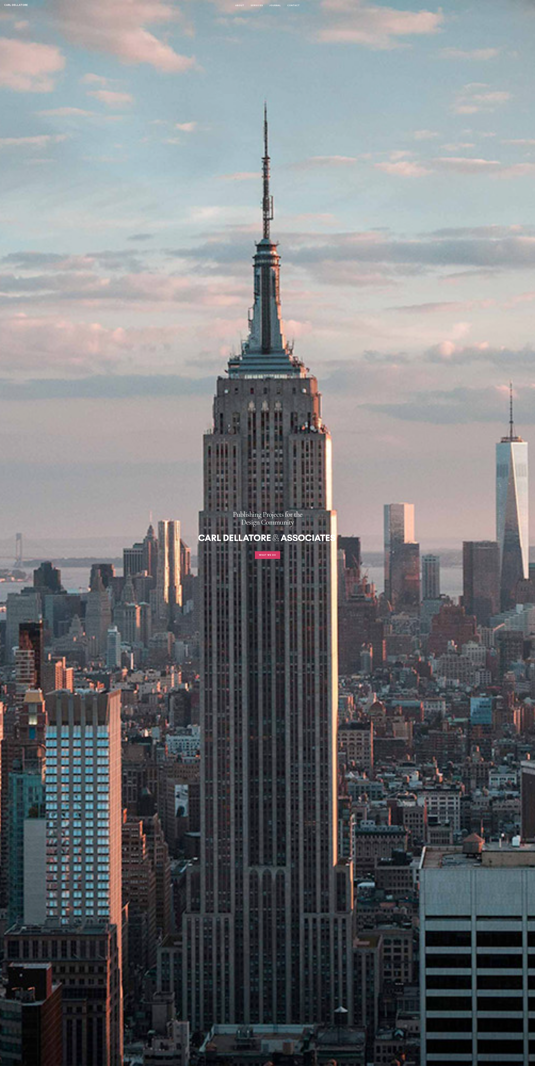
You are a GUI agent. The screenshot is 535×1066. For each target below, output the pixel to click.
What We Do (267, 555)
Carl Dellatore (16, 4)
